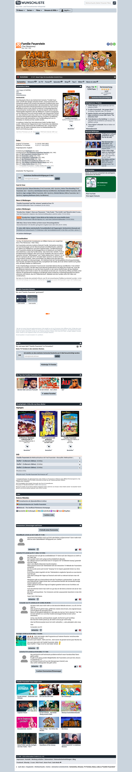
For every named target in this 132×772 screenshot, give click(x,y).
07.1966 (42, 145)
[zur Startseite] (30, 2)
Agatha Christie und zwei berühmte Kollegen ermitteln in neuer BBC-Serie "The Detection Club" (101, 115)
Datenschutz (49, 759)
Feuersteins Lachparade (30, 157)
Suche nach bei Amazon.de (32, 474)
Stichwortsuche (40, 767)
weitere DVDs (22, 471)
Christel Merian (59, 193)
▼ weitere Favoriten (49, 394)
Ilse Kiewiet (61, 191)
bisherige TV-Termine (49, 364)
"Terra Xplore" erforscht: (101, 125)
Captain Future (22, 712)
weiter (57, 178)
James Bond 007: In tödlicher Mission (71, 746)
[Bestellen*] (71, 125)
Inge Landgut (27, 193)
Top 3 (74, 82)
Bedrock (29, 151)
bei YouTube (91, 194)
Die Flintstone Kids (28, 159)
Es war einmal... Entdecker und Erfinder (27, 697)
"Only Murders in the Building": (101, 120)
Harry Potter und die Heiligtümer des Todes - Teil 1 (27, 746)
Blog (74, 759)
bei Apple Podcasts (93, 196)
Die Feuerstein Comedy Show (31, 154)
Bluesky (26, 762)
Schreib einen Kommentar (49, 530)
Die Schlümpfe (66, 696)
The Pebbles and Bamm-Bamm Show (34, 162)
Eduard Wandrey (34, 188)
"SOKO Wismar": (101, 106)
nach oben (21, 767)
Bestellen (71, 129)
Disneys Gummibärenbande (71, 712)
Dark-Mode (56, 762)
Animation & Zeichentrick (60, 767)
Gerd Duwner (38, 191)
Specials (18, 93)
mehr (37, 133)
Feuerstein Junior (27, 156)
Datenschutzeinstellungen (62, 759)
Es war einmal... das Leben (48, 390)
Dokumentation (21, 95)
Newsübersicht (92, 129)
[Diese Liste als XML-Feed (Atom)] (81, 346)
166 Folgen (19, 90)
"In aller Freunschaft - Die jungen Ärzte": (101, 110)
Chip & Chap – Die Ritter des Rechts (49, 729)
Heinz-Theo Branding (68, 188)
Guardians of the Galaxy (47, 745)
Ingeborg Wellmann (29, 195)
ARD (46, 145)
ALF (63, 390)
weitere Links (49, 515)
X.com (33, 762)
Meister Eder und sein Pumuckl (27, 390)
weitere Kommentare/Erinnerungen (49, 671)
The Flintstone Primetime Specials (37, 152)
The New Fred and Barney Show (32, 161)
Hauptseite (29, 767)
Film (17, 92)
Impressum (20, 759)
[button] (108, 44)
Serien (48, 767)
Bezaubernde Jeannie (24, 729)
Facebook (20, 762)
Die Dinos (65, 729)
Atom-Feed (47, 762)
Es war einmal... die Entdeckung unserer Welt (48, 713)
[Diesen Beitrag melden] (37, 549)
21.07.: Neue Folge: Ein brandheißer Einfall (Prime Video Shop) (50, 77)
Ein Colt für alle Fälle (46, 696)
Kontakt (27, 759)
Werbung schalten (37, 759)
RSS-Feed (39, 762)
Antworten (31, 549)
